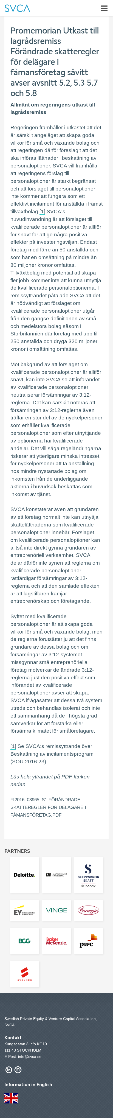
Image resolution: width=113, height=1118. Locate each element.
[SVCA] (17, 8)
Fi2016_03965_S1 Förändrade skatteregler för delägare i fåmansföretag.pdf (48, 807)
